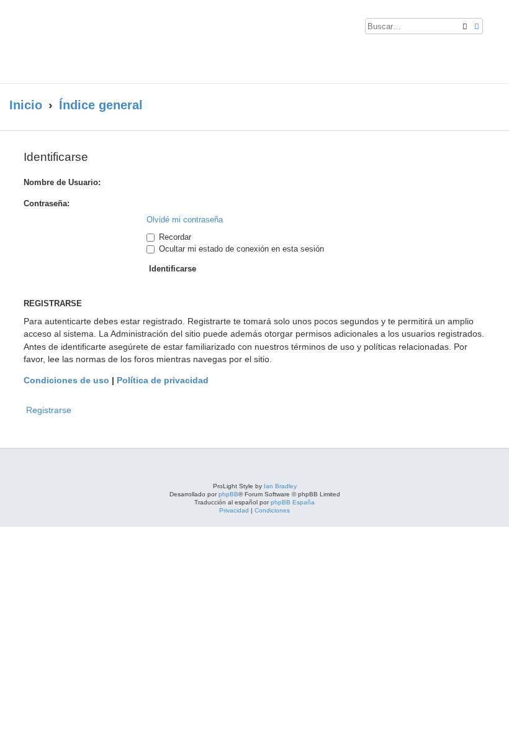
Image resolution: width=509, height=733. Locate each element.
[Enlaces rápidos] (484, 105)
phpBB (228, 494)
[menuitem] (495, 29)
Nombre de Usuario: (62, 182)
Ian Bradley (280, 486)
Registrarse (48, 410)
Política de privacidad (163, 380)
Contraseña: (47, 203)
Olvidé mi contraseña (184, 219)
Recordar (173, 237)
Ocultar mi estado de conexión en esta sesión (240, 248)
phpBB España (293, 502)
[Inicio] (120, 41)
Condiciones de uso (66, 380)
